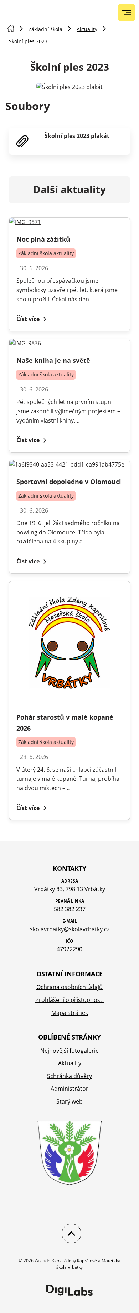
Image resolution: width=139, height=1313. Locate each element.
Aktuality (87, 29)
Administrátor (69, 1088)
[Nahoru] (69, 1233)
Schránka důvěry (69, 1076)
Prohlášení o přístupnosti (69, 1000)
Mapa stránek (69, 1013)
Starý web (69, 1101)
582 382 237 (70, 909)
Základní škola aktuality (46, 253)
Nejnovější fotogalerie (69, 1051)
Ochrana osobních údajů (69, 987)
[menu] (126, 13)
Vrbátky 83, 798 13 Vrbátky (69, 889)
